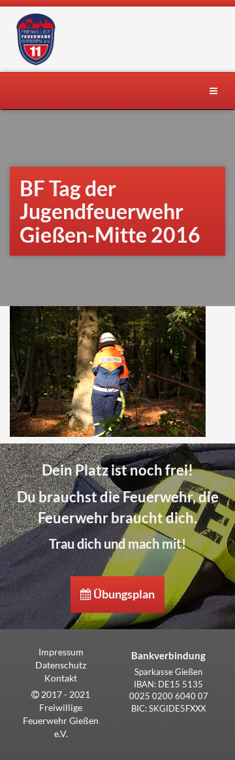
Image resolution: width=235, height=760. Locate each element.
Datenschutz (60, 664)
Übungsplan (123, 594)
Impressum (61, 651)
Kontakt (60, 677)
